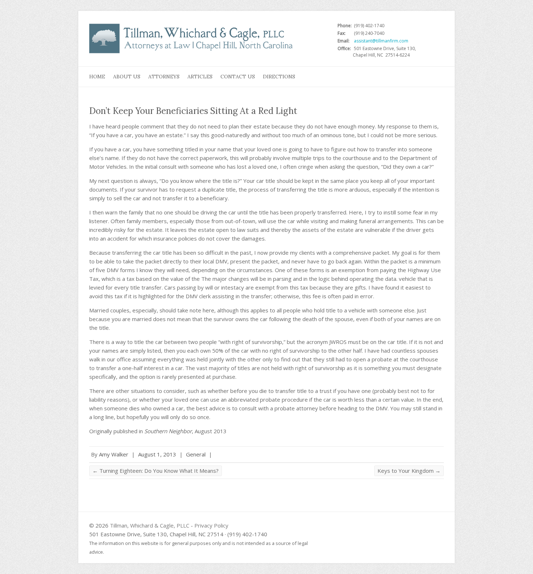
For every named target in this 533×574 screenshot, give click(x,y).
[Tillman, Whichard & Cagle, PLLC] (192, 40)
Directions (279, 76)
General (196, 454)
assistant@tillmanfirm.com (381, 41)
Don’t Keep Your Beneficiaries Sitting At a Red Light (193, 110)
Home (97, 76)
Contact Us (237, 76)
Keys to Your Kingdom (409, 470)
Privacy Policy (211, 525)
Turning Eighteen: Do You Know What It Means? (155, 470)
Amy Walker (113, 454)
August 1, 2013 (157, 454)
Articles (199, 76)
